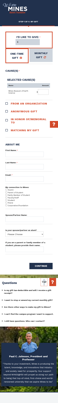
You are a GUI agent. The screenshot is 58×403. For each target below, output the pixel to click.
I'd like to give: (28, 37)
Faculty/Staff (13, 198)
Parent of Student (15, 193)
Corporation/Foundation (18, 206)
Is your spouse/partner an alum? (21, 230)
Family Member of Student (19, 195)
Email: (8, 175)
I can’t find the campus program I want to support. (28, 314)
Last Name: (11, 162)
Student (11, 200)
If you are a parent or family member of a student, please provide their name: (25, 243)
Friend (10, 203)
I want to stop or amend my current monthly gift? (28, 300)
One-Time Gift (17, 55)
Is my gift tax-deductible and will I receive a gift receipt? (27, 291)
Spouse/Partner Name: (16, 215)
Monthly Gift (41, 55)
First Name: (11, 150)
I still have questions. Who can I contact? (24, 321)
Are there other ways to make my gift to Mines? (27, 307)
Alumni (10, 190)
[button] (29, 103)
